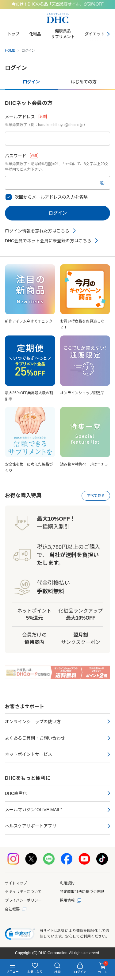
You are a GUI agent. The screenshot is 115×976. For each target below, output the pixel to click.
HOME (10, 50)
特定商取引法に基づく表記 (82, 892)
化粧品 (35, 34)
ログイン (57, 213)
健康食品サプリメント (63, 34)
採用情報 (67, 900)
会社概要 (12, 909)
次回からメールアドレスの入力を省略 (51, 197)
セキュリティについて (23, 892)
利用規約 (67, 883)
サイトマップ (16, 883)
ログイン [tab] (31, 81)
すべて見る (96, 496)
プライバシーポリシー (23, 900)
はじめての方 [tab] (84, 81)
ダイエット (95, 34)
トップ (13, 34)
